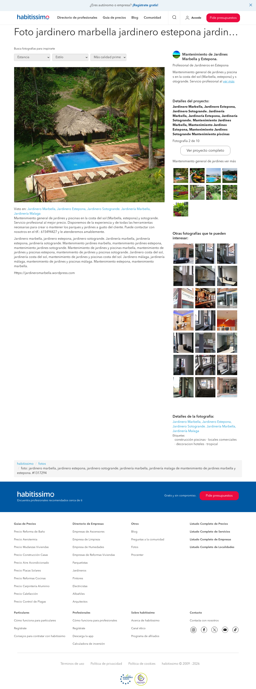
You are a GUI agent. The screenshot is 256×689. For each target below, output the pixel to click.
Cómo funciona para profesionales (95, 620)
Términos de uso (72, 664)
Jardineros (79, 570)
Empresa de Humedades (88, 547)
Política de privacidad (106, 664)
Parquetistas (80, 562)
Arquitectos (80, 601)
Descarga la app (83, 636)
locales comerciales (222, 439)
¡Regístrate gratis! (145, 5)
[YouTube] (225, 629)
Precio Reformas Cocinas (30, 578)
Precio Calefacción (26, 594)
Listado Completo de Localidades (212, 547)
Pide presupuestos (223, 18)
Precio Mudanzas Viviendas (31, 547)
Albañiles (79, 594)
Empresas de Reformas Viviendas (94, 555)
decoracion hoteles (190, 444)
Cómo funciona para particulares (35, 620)
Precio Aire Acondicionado (31, 562)
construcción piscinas (190, 439)
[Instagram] (193, 629)
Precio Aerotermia (25, 539)
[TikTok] (235, 629)
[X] (214, 629)
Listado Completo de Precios (209, 524)
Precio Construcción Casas (31, 555)
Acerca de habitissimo (145, 620)
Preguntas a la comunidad (147, 539)
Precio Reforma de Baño (29, 531)
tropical (212, 444)
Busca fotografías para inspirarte (34, 48)
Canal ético (138, 628)
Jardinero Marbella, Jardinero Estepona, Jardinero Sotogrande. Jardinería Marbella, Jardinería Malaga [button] (204, 426)
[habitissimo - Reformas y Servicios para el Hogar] (33, 18)
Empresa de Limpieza (86, 539)
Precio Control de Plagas (30, 601)
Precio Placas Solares (27, 570)
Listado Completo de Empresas (210, 539)
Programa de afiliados (145, 636)
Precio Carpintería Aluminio (32, 586)
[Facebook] (204, 629)
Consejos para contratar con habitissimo (39, 636)
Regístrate (20, 628)
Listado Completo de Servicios (210, 531)
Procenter (137, 555)
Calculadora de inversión (89, 643)
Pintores (78, 578)
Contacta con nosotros (204, 620)
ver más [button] (228, 81)
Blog (134, 531)
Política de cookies (141, 664)
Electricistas (80, 586)
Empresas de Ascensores (88, 531)
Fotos (134, 547)
